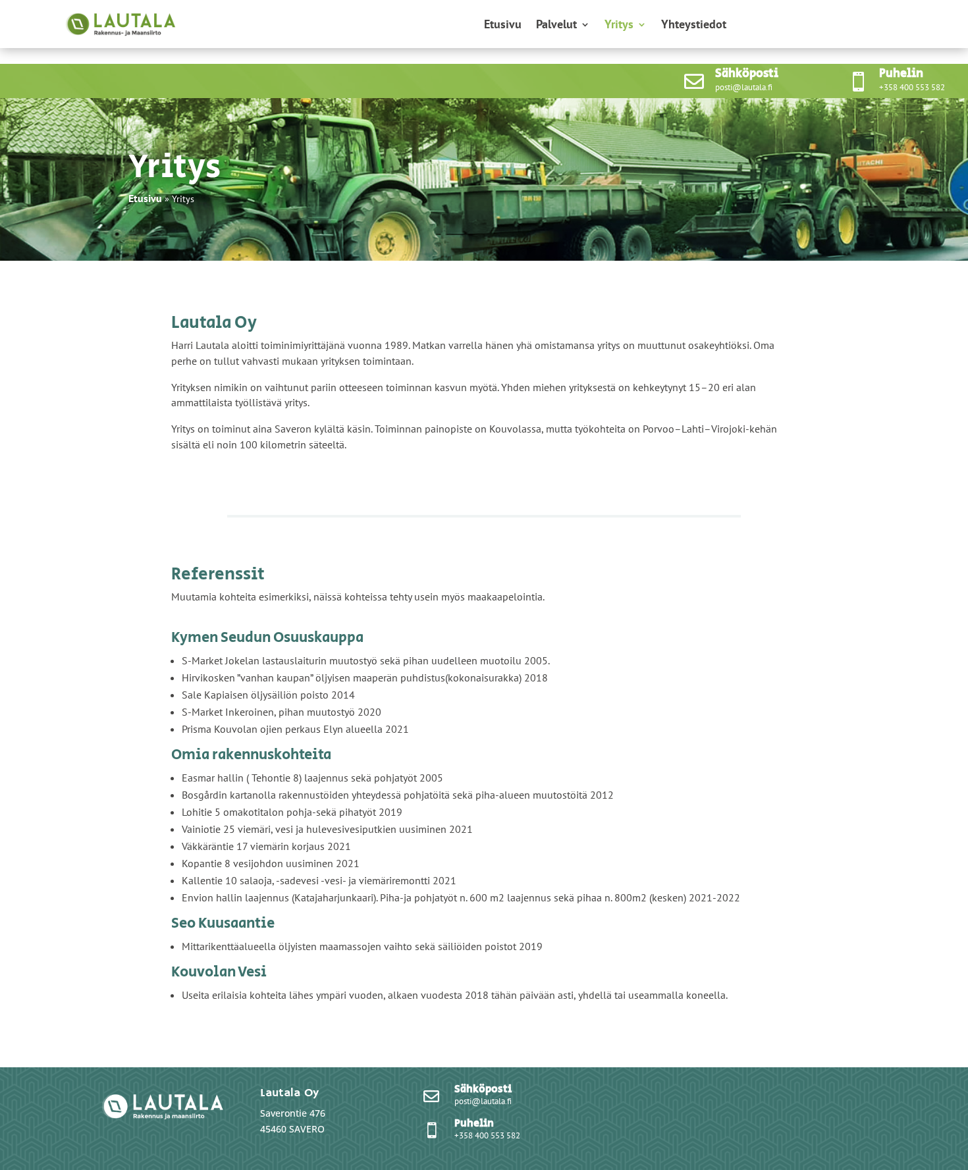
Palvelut (556, 26)
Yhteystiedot (693, 26)
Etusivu (503, 26)
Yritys (619, 26)
